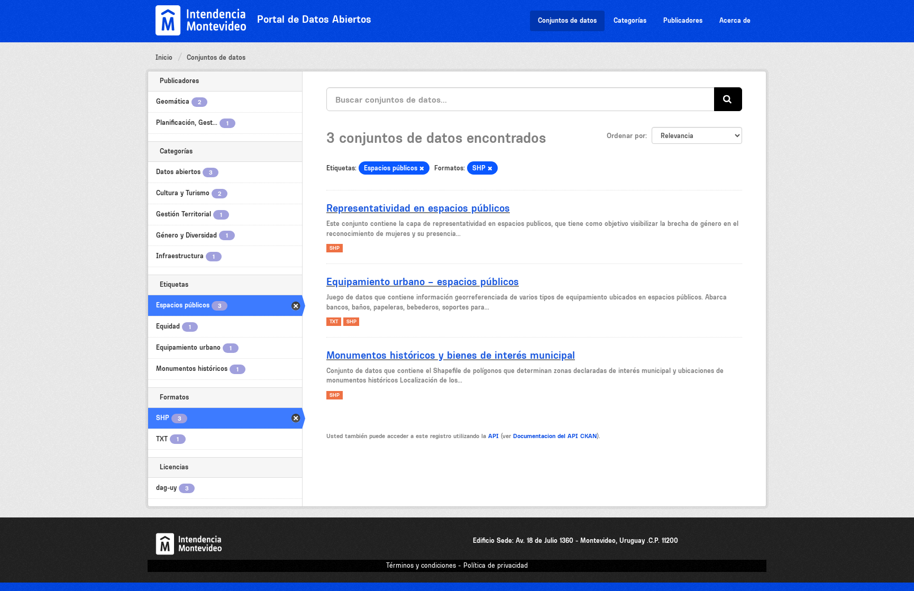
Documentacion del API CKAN (555, 436)
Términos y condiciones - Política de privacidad (457, 565)
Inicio (164, 57)
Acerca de (735, 20)
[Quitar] (421, 168)
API (493, 436)
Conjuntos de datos (567, 20)
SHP (335, 248)
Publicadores (682, 20)
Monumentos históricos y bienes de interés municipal (450, 355)
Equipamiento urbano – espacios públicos (422, 281)
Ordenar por (626, 135)
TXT (334, 321)
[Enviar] (728, 99)
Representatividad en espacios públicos (418, 208)
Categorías (630, 20)
